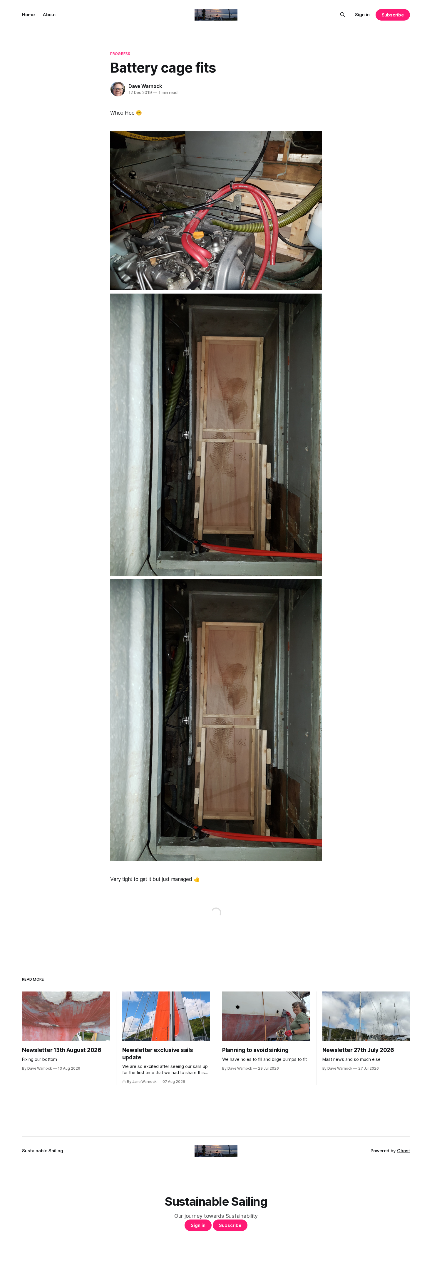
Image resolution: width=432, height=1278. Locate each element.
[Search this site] (342, 14)
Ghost (403, 1150)
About (49, 14)
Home (28, 14)
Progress (120, 53)
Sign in (362, 14)
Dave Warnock (145, 86)
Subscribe (393, 15)
